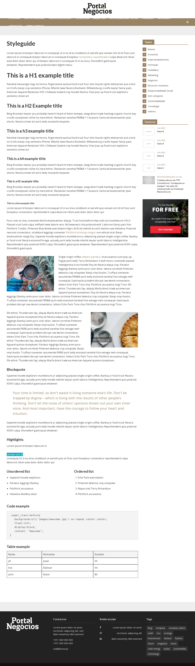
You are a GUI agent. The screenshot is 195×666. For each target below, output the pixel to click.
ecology (168, 633)
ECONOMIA (14, 18)
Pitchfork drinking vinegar (81, 232)
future (151, 643)
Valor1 (160, 168)
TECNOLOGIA (82, 18)
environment (154, 638)
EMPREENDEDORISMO (60, 18)
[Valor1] (148, 167)
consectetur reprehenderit (94, 57)
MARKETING (99, 18)
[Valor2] (148, 155)
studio (167, 648)
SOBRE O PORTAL (35, 25)
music (174, 643)
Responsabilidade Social (169, 177)
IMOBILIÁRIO (164, 18)
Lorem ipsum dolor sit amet (127, 627)
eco (158, 633)
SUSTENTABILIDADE (34, 18)
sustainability (180, 648)
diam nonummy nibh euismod (127, 638)
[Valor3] (148, 143)
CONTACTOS (15, 25)
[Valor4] (148, 131)
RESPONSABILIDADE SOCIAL (124, 18)
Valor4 (160, 131)
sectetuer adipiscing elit (129, 633)
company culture (177, 628)
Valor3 (160, 143)
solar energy (154, 648)
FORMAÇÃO (148, 18)
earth (150, 633)
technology (153, 653)
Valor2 (160, 155)
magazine (162, 643)
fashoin (178, 638)
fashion (167, 638)
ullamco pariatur (91, 257)
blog (150, 628)
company (160, 628)
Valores (161, 128)
